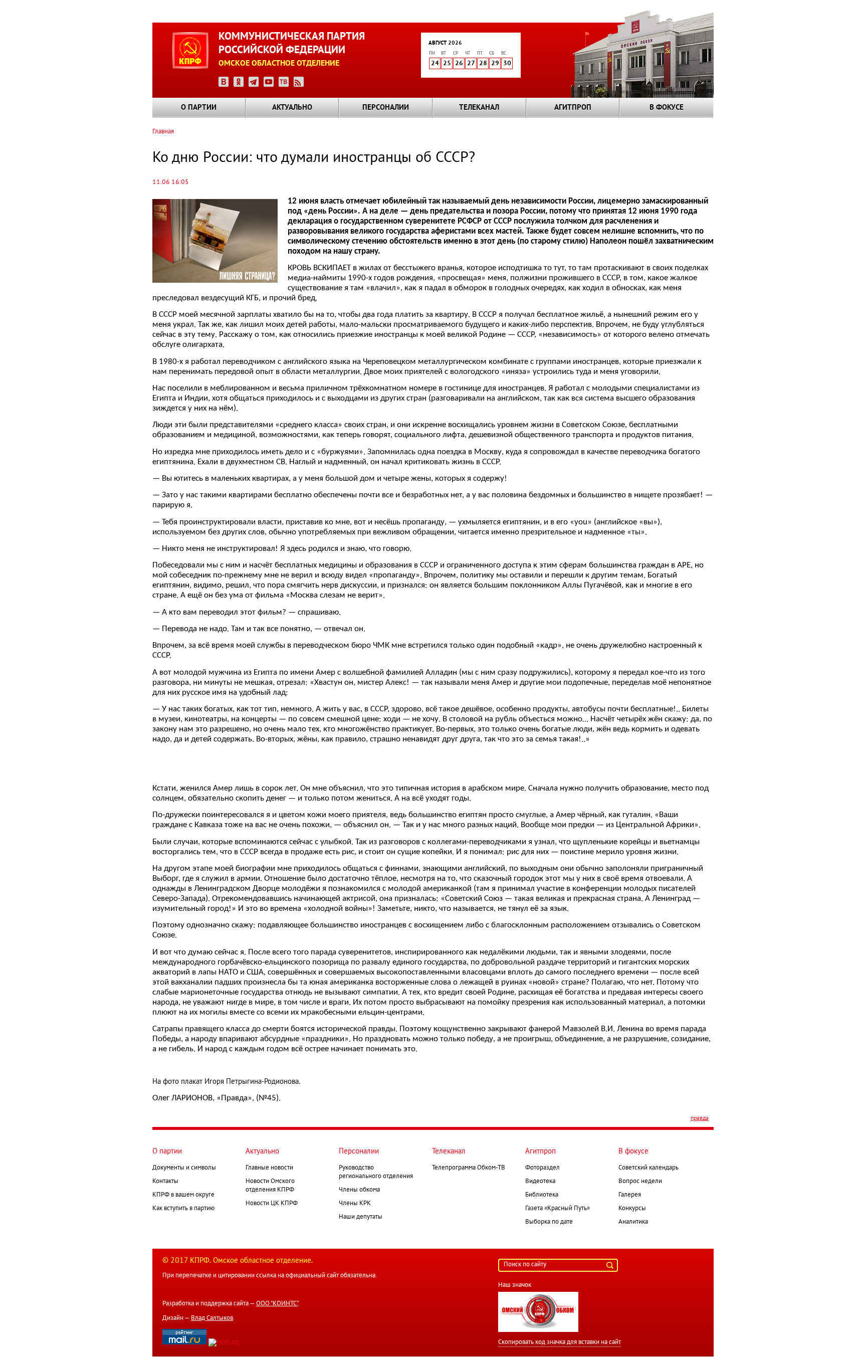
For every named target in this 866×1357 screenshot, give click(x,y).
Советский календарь (648, 1168)
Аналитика (633, 1222)
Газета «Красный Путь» (557, 1209)
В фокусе (667, 107)
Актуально (292, 107)
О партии (198, 107)
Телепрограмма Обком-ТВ (468, 1168)
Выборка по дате (549, 1222)
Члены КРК (355, 1204)
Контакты (165, 1182)
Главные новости (269, 1168)
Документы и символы (184, 1168)
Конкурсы (632, 1209)
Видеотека (540, 1182)
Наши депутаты (360, 1217)
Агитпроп (572, 107)
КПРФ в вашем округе (183, 1195)
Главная (163, 132)
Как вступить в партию (183, 1209)
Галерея (629, 1195)
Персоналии (385, 107)
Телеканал (479, 107)
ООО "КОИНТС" (277, 1304)
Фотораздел (542, 1168)
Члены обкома (359, 1190)
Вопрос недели (640, 1182)
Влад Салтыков (212, 1318)
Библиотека (541, 1195)
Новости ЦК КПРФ (272, 1204)
